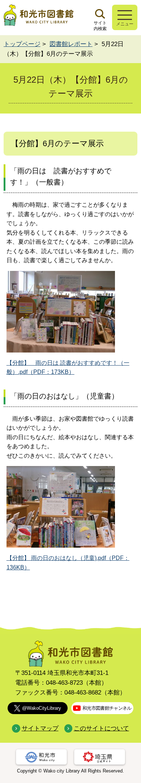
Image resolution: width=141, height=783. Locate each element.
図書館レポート (71, 44)
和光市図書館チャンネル (107, 708)
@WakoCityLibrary (41, 708)
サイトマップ (40, 728)
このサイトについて (101, 728)
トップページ (22, 44)
